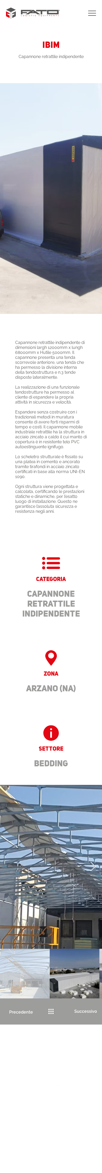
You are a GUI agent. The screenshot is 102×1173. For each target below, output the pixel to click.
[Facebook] (42, 1083)
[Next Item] (93, 867)
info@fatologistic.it (55, 1095)
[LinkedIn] (59, 1083)
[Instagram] (51, 1083)
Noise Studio (62, 1157)
